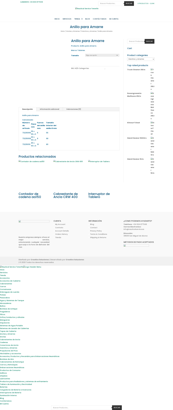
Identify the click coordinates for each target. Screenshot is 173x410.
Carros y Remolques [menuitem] (9, 365)
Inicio (57, 19)
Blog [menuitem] (2, 398)
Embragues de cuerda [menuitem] (9, 292)
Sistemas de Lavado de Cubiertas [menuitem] (14, 328)
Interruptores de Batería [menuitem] (10, 392)
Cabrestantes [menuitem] (6, 284)
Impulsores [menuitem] (5, 323)
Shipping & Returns (98, 237)
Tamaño (75, 55)
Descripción (27, 109)
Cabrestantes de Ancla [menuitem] (10, 339)
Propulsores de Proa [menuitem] (9, 351)
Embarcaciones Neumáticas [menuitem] (12, 367)
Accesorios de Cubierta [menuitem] (10, 281)
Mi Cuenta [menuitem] (4, 404)
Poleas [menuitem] (3, 295)
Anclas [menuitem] (3, 337)
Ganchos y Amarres (89, 31)
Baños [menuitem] (2, 306)
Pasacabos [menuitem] (5, 297)
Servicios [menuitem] (4, 272)
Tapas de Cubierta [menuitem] (8, 331)
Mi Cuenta (113, 19)
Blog (87, 19)
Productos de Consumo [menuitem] (10, 370)
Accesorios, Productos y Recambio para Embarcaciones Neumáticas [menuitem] (29, 356)
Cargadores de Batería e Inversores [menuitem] (15, 390)
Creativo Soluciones (40, 259)
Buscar (129, 3)
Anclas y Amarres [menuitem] (7, 334)
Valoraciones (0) (73, 109)
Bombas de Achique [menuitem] (8, 309)
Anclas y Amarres (73, 31)
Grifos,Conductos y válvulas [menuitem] (12, 317)
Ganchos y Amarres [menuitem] (8, 348)
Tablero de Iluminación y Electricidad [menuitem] (16, 384)
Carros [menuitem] (3, 286)
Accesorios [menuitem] (5, 278)
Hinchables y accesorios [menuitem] (10, 353)
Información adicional (49, 109)
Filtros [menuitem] (2, 314)
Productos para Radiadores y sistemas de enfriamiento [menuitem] (24, 381)
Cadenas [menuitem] (4, 342)
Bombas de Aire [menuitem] (7, 359)
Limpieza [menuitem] (3, 376)
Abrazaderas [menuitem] (5, 303)
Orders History (61, 234)
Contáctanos (99, 19)
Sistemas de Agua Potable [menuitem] (11, 325)
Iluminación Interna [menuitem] (8, 395)
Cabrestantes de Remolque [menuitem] (12, 362)
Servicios (67, 19)
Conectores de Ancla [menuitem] (9, 345)
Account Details (62, 231)
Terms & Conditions (98, 234)
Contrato (59, 227)
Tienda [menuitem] (3, 275)
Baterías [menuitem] (3, 387)
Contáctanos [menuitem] (6, 401)
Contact (93, 227)
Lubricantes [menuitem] (5, 378)
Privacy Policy (96, 231)
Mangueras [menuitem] (5, 320)
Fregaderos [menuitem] (5, 311)
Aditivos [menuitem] (3, 373)
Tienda (77, 19)
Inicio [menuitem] (2, 270)
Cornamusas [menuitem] (5, 289)
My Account (60, 224)
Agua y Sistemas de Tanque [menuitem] (12, 300)
